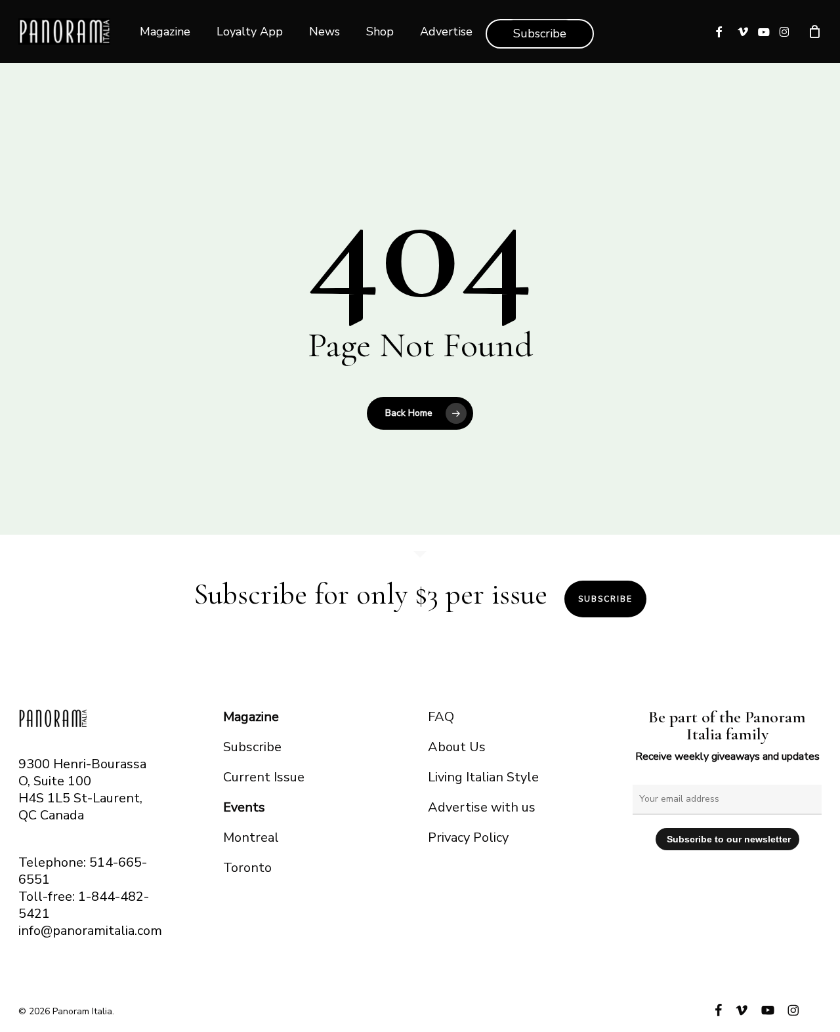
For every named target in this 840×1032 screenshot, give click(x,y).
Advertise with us (482, 807)
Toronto (247, 868)
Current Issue (263, 777)
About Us (457, 747)
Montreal (251, 837)
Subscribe (605, 599)
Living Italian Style (483, 777)
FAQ (441, 717)
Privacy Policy (468, 837)
